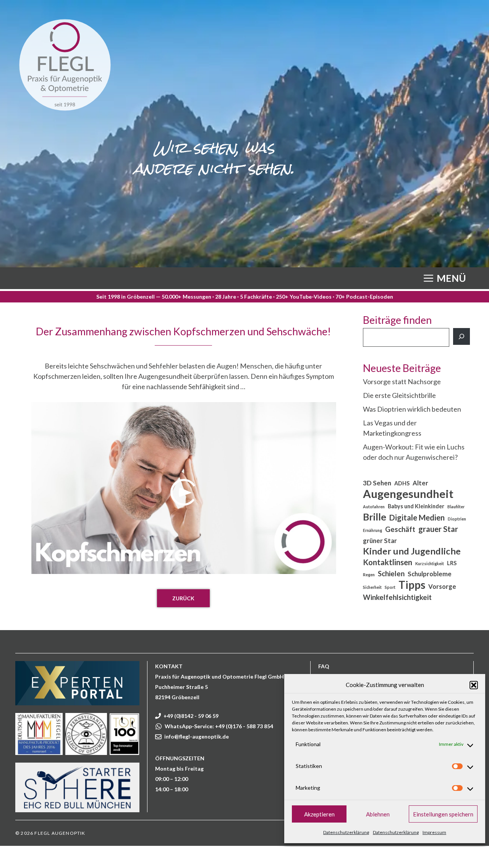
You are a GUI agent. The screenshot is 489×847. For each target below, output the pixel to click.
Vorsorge (442, 586)
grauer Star (438, 528)
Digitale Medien (417, 517)
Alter (420, 483)
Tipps (411, 585)
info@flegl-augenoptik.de (196, 736)
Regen (369, 574)
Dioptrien (457, 518)
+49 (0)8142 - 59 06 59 (191, 716)
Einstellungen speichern (443, 814)
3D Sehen (377, 483)
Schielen (391, 573)
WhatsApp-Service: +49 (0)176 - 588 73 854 (219, 726)
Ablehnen (378, 814)
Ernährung (372, 530)
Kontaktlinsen (387, 562)
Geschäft (400, 529)
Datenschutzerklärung (346, 832)
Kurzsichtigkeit (429, 563)
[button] (474, 685)
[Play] (183, 492)
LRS (452, 563)
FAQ (323, 666)
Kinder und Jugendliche (412, 551)
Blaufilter (456, 506)
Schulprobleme (430, 574)
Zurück (183, 598)
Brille (374, 517)
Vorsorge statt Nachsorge (402, 381)
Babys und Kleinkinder (416, 506)
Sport (390, 587)
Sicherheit (372, 587)
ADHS (402, 483)
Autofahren (374, 506)
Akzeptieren (319, 814)
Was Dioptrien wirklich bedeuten (412, 409)
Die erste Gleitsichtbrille (399, 395)
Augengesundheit (408, 493)
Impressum (434, 832)
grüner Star (380, 541)
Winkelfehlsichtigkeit (397, 597)
